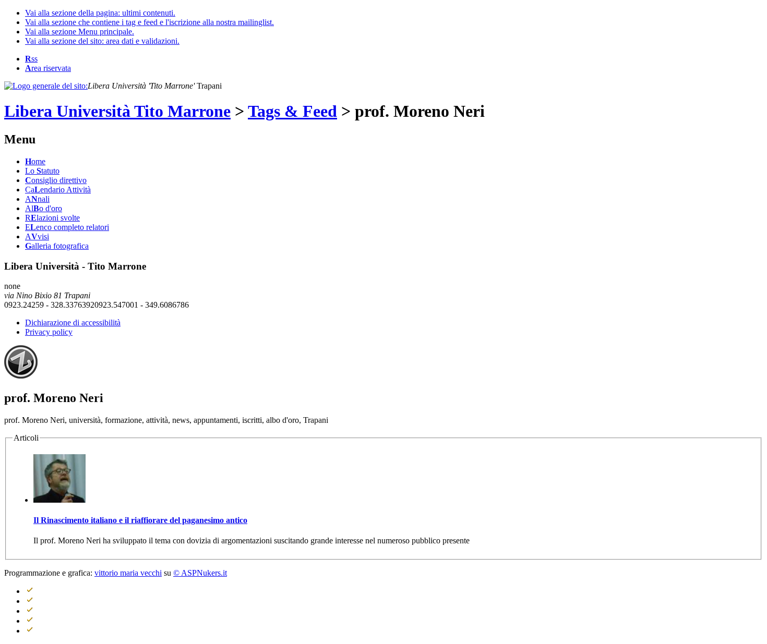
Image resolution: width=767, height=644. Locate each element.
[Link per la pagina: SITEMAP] (46, 591)
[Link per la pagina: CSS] (46, 620)
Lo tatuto (42, 170)
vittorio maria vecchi (128, 572)
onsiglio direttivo (56, 180)
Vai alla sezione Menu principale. (79, 31)
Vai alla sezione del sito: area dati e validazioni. (102, 41)
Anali (37, 199)
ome (35, 161)
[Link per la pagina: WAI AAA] (46, 610)
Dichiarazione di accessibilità (73, 322)
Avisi (37, 236)
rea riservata (48, 68)
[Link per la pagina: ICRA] (46, 630)
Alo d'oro (43, 208)
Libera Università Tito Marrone (117, 111)
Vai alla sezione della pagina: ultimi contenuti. (100, 12)
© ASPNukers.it (200, 572)
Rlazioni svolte (52, 217)
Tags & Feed (292, 111)
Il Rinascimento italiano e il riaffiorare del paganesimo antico (140, 520)
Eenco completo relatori (67, 227)
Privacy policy (49, 331)
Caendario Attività (58, 189)
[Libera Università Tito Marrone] (46, 85)
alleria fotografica (57, 245)
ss (31, 58)
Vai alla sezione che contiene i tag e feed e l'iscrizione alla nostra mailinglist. (149, 22)
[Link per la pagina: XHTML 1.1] (46, 601)
